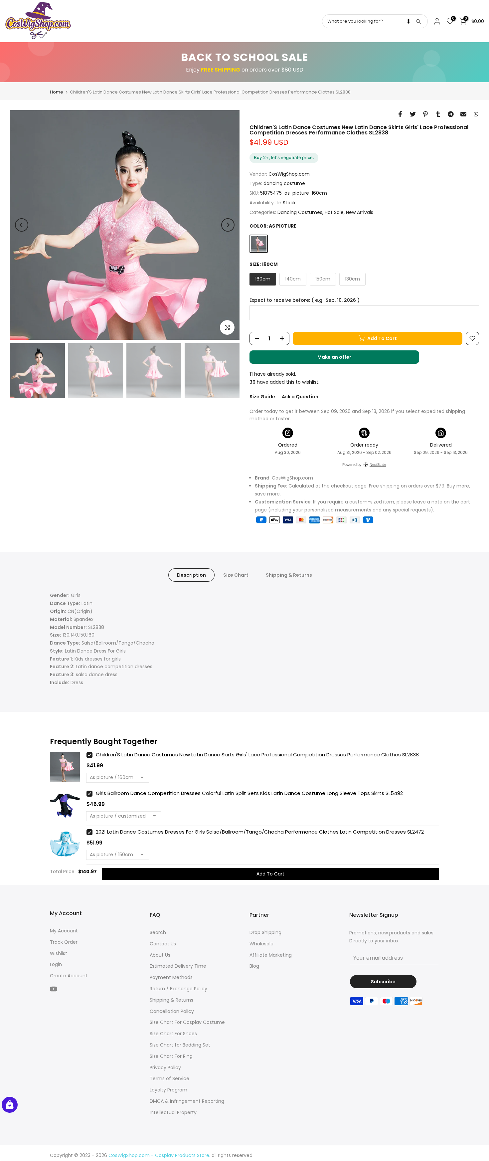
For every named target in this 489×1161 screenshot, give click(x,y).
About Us (160, 955)
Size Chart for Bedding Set (180, 1045)
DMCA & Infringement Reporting (187, 1101)
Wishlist (58, 953)
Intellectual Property (173, 1112)
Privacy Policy (165, 1067)
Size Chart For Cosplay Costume (187, 1022)
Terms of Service (169, 1078)
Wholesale (261, 943)
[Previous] (21, 225)
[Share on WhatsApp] (476, 114)
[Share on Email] (463, 114)
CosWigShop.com (289, 174)
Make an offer (341, 359)
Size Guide (262, 396)
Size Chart (235, 575)
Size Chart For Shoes (173, 1033)
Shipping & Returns (289, 575)
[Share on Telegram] (451, 114)
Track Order (64, 942)
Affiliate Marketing (270, 955)
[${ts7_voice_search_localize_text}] (408, 21)
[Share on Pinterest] (425, 114)
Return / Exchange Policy (178, 988)
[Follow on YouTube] (53, 989)
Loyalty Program (168, 1089)
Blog (254, 966)
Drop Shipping (265, 932)
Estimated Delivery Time (178, 966)
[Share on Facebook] (400, 114)
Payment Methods (171, 977)
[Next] (228, 225)
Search (158, 932)
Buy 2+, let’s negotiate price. (284, 157)
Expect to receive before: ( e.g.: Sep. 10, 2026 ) (304, 300)
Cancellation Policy (172, 1011)
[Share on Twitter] (413, 114)
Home (56, 92)
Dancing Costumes (299, 212)
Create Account (68, 975)
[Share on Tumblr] (438, 114)
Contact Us (163, 943)
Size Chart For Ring (171, 1056)
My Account (64, 930)
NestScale (378, 465)
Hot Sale (334, 212)
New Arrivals (359, 212)
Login (56, 964)
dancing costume (284, 183)
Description (191, 575)
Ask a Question (300, 396)
